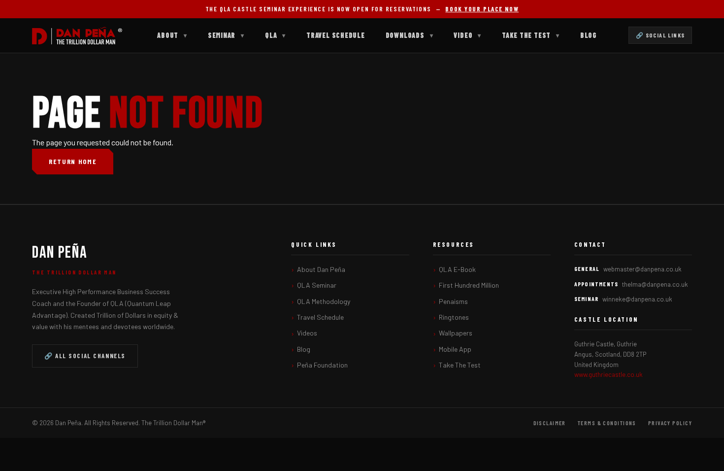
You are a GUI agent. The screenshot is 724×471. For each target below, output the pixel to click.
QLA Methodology (323, 301)
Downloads (409, 35)
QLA (275, 35)
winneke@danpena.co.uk (637, 299)
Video (467, 35)
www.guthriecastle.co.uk (608, 374)
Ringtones (454, 317)
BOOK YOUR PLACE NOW (482, 9)
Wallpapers (455, 333)
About (172, 35)
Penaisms (453, 301)
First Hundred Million (469, 285)
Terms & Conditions (607, 422)
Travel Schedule (335, 35)
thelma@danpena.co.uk (655, 284)
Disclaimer (549, 422)
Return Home (73, 161)
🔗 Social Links (660, 35)
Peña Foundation (322, 365)
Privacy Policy (670, 422)
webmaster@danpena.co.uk (642, 269)
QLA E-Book (457, 269)
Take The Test (530, 35)
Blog (588, 35)
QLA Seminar (316, 285)
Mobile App (455, 349)
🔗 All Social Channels (85, 356)
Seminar (226, 35)
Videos (307, 333)
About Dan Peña (321, 269)
